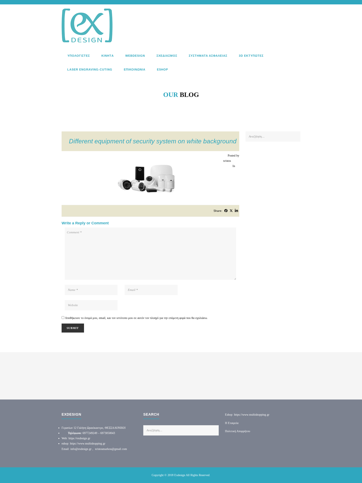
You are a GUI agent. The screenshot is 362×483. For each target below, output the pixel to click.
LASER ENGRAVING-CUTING (89, 69)
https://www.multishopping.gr (87, 443)
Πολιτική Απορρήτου (237, 431)
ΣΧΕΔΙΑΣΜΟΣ (166, 55)
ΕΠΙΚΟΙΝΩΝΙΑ (134, 69)
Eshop (162, 69)
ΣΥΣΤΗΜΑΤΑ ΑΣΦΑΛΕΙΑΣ (208, 55)
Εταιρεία (233, 423)
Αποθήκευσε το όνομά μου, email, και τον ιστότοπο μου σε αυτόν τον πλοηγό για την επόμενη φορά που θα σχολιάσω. (136, 318)
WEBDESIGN (135, 55)
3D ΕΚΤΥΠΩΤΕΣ (251, 55)
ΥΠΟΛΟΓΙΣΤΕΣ (78, 55)
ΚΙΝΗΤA (107, 55)
